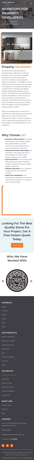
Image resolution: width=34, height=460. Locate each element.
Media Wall (5, 349)
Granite (4, 315)
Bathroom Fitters (8, 387)
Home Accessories (8, 357)
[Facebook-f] (3, 445)
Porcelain (5, 311)
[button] (31, 3)
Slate (3, 323)
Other (4, 327)
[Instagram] (7, 445)
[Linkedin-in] (11, 445)
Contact (4, 409)
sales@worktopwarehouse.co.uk (13, 434)
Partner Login (6, 405)
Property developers (9, 375)
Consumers (6, 395)
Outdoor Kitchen (8, 345)
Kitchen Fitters (7, 383)
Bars (3, 353)
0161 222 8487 (6, 430)
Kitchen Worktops (8, 337)
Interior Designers (8, 391)
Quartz (4, 307)
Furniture (5, 361)
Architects (5, 379)
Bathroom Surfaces (8, 341)
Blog (3, 413)
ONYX (4, 319)
